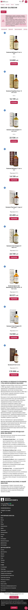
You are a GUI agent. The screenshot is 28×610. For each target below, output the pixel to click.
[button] (26, 608)
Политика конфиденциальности (8, 585)
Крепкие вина (4, 532)
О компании (4, 567)
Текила (2, 562)
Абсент (2, 554)
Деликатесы (4, 543)
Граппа (2, 549)
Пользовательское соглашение (8, 588)
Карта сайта (4, 583)
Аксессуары (4, 545)
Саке (2, 558)
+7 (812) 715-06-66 (7, 505)
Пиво (2, 536)
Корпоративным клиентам (7, 575)
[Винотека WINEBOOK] (4, 1)
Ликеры (3, 560)
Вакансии (3, 590)
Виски (2, 520)
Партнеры (3, 569)
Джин (2, 528)
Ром (2, 522)
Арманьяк (3, 530)
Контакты (3, 581)
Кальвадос (3, 538)
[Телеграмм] (9, 503)
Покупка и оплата (5, 579)
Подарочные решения (6, 573)
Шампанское (4, 526)
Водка (2, 524)
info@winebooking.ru (6, 508)
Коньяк (2, 534)
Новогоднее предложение (7, 571)
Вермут (2, 556)
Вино (2, 517)
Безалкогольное (5, 540)
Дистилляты (4, 551)
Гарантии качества (5, 577)
